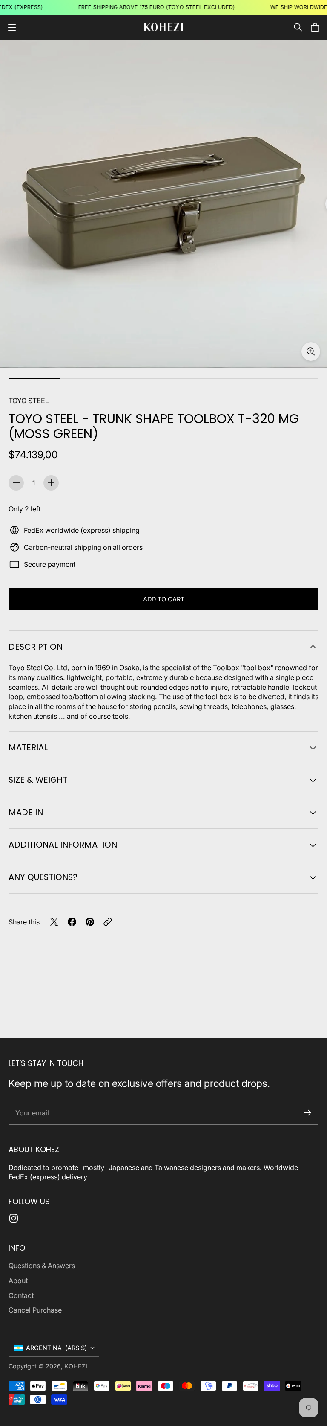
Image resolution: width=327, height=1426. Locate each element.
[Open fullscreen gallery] (310, 351)
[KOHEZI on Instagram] (14, 1218)
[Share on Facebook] (72, 921)
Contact (21, 1295)
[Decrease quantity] (16, 483)
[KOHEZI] (163, 27)
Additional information (63, 845)
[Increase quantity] (51, 483)
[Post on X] (54, 921)
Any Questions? (43, 877)
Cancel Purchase (35, 1310)
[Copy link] (107, 921)
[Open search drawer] (298, 27)
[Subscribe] (308, 1113)
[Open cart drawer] (315, 27)
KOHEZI (75, 1366)
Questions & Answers (42, 1265)
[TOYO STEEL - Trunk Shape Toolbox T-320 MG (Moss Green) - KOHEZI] (163, 204)
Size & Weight (38, 780)
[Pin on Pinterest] (90, 921)
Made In (26, 812)
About (18, 1280)
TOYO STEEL (29, 400)
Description (36, 647)
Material (28, 747)
